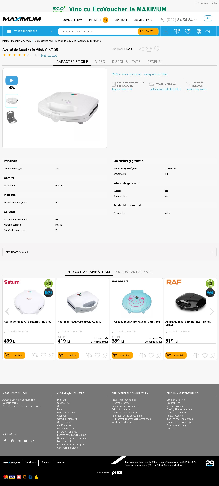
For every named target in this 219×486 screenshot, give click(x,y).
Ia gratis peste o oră (122, 89)
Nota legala (30, 462)
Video (100, 62)
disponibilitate (126, 62)
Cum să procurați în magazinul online (21, 406)
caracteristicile (72, 62)
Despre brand (173, 403)
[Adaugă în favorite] (43, 355)
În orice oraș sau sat (197, 89)
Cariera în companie (177, 412)
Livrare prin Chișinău (67, 431)
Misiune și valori (175, 406)
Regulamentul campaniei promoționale (131, 419)
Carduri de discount (67, 419)
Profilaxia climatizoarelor (124, 412)
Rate (59, 409)
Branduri (60, 462)
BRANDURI (121, 19)
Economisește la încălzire (125, 406)
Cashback (62, 415)
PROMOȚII (95, 20)
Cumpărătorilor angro (178, 425)
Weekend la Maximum (123, 422)
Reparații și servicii (121, 403)
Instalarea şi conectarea (124, 399)
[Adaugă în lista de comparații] (35, 355)
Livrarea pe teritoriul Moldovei (72, 435)
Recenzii (155, 62)
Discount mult (64, 441)
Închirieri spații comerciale (180, 419)
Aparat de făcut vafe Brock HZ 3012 (79, 321)
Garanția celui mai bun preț (70, 444)
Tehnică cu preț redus (123, 409)
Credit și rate (63, 403)
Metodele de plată (66, 412)
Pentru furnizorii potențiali (180, 422)
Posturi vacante (175, 415)
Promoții (61, 399)
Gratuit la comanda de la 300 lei (165, 89)
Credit (60, 406)
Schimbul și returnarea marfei (72, 438)
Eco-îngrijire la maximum (179, 409)
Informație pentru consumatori (127, 415)
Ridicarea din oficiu (66, 428)
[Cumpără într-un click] (50, 355)
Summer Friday (73, 19)
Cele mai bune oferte (67, 447)
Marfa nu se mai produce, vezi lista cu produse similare (139, 74)
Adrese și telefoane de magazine (18, 399)
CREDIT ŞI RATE (143, 19)
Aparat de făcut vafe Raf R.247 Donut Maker (188, 323)
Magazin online (10, 403)
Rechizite (171, 428)
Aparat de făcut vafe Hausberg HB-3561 (136, 321)
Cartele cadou (64, 422)
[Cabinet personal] (166, 29)
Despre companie (176, 399)
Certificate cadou (65, 425)
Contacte (46, 462)
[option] (109, 9)
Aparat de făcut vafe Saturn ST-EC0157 (27, 321)
